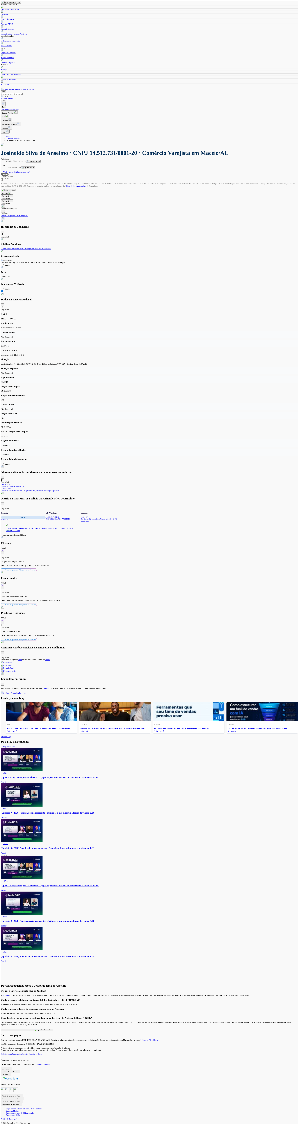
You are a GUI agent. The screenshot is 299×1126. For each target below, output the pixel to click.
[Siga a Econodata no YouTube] (16, 1091)
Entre (3, 92)
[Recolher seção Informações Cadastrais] (2, 232)
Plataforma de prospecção (10, 41)
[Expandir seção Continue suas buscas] (2, 652)
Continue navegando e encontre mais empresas (18, 1030)
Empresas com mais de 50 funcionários (20, 1113)
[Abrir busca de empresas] (3, 104)
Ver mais (5, 193)
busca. (47, 660)
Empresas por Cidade (13, 1115)
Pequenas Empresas (8, 53)
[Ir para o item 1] (2, 855)
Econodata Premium (42, 1064)
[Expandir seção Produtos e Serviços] (2, 622)
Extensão (4, 14)
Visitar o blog (6, 737)
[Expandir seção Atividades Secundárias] (2, 477)
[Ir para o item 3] (6, 855)
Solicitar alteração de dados (32, 1054)
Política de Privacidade (9, 1119)
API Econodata (6, 46)
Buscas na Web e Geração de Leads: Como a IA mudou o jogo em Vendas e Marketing (38, 728)
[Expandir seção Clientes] (2, 552)
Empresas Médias (12, 1111)
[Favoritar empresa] (3, 206)
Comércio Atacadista (8, 79)
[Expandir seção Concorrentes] (2, 587)
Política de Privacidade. (149, 1040)
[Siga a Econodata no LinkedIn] (7, 1091)
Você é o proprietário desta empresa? (16, 172)
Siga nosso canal (9, 747)
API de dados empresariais (75, 186)
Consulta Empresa (7, 29)
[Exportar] (3, 211)
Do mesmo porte (9, 671)
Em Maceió (7, 662)
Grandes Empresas (8, 63)
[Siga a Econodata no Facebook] (11, 1091)
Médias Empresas (7, 58)
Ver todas (23, 34)
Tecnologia (5, 84)
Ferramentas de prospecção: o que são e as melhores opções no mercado (181, 728)
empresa (6, 995)
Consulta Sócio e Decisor (10, 34)
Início (8, 136)
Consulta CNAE (7, 24)
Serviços (4, 70)
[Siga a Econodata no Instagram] (3, 1091)
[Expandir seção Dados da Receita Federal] (2, 304)
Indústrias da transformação (11, 74)
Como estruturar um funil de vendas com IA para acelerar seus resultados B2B (257, 728)
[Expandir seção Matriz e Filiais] (2, 503)
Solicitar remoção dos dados (11, 1054)
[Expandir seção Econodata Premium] (2, 684)
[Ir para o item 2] (4, 855)
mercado (46, 688)
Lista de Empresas (7, 19)
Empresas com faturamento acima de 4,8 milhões (24, 1109)
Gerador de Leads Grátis (10, 9)
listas (20, 660)
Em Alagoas (7, 665)
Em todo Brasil (8, 668)
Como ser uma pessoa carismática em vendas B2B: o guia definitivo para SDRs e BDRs (112, 728)
